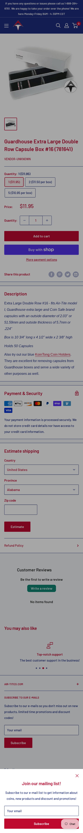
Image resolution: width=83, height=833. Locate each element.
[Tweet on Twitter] (68, 274)
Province (10, 480)
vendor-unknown (17, 159)
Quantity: (10, 220)
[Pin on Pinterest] (60, 274)
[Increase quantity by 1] (47, 220)
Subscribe (41, 824)
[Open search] (58, 25)
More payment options (41, 259)
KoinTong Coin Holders (52, 354)
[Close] (77, 775)
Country (9, 460)
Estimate (17, 527)
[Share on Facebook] (51, 274)
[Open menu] (6, 25)
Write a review (41, 588)
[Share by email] (76, 274)
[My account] (66, 25)
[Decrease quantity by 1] (24, 220)
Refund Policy (13, 545)
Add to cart (41, 236)
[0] (75, 25)
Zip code (10, 500)
